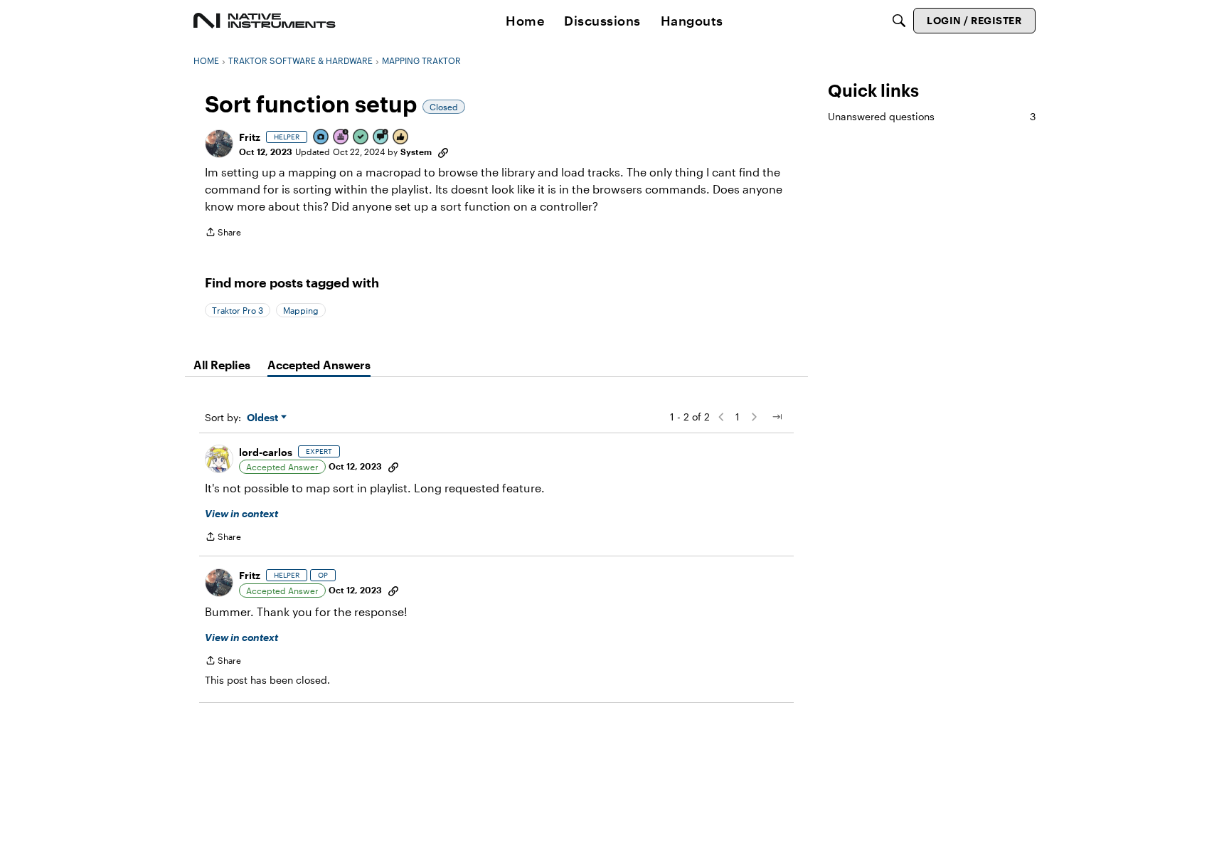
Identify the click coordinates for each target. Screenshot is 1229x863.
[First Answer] (361, 137)
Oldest (264, 418)
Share (223, 233)
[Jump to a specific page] (776, 417)
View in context (241, 513)
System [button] (416, 152)
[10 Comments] (381, 137)
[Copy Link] (443, 151)
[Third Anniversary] (341, 137)
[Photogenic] (321, 137)
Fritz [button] (249, 137)
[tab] (222, 365)
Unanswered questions (932, 116)
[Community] (264, 20)
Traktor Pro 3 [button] (237, 310)
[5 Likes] (401, 137)
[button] (219, 143)
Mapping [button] (301, 310)
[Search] (899, 20)
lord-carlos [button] (265, 452)
